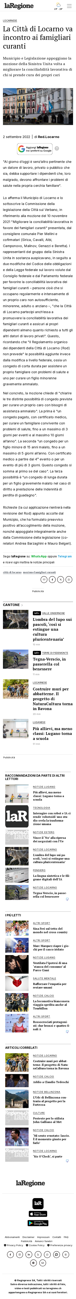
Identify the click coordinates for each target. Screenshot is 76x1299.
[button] (10, 1254)
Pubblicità (26, 1241)
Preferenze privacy (61, 1245)
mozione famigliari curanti (39, 572)
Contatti (56, 1237)
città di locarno (12, 572)
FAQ (66, 1237)
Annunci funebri (43, 1241)
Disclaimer (28, 1237)
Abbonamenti (12, 1237)
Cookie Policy (36, 1245)
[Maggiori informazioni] (57, 149)
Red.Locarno (48, 137)
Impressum (43, 1237)
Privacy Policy (14, 1245)
